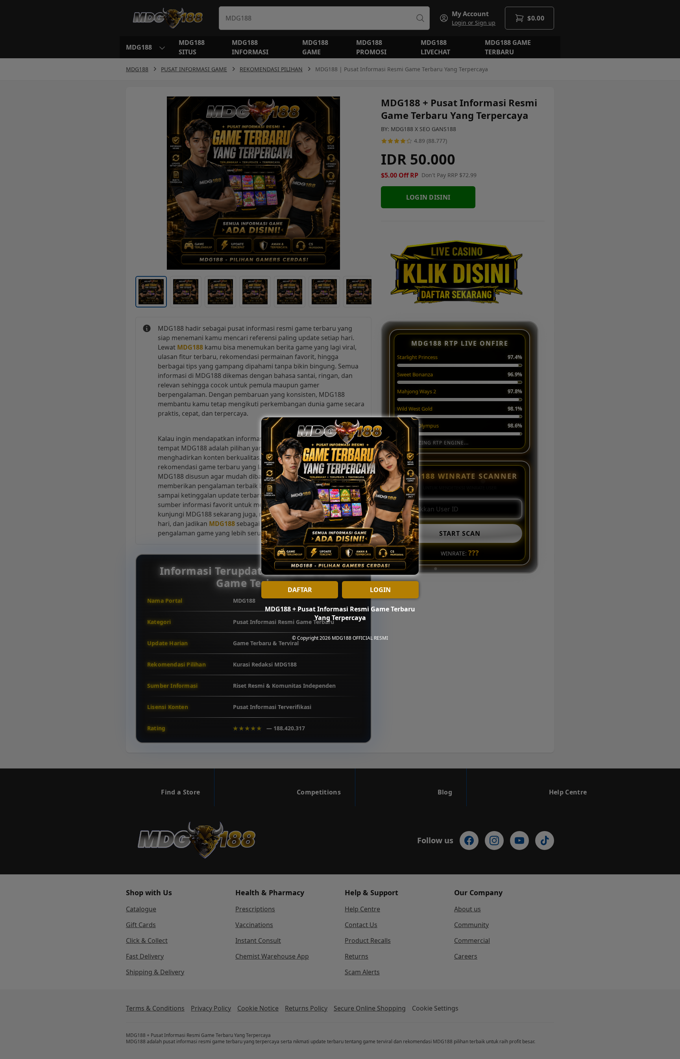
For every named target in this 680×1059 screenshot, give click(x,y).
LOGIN (380, 589)
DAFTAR (300, 589)
